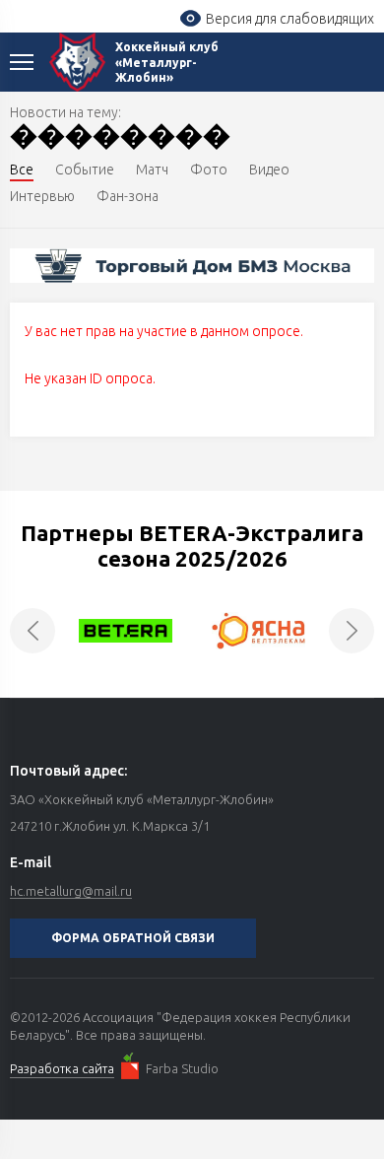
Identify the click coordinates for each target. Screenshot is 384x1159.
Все (21, 169)
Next (351, 630)
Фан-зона (127, 196)
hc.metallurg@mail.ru (71, 891)
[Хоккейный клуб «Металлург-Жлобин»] (77, 62)
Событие (84, 169)
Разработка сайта (62, 1068)
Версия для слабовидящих (290, 19)
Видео (269, 169)
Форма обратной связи (133, 937)
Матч (152, 169)
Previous (32, 630)
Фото (208, 169)
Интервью (42, 196)
